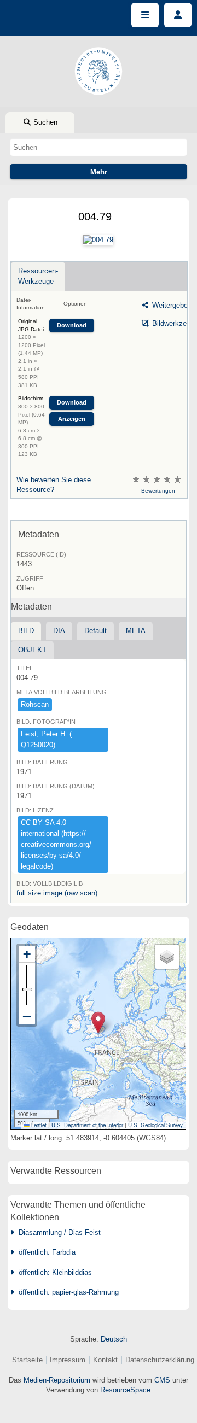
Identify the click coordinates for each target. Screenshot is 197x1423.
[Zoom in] (27, 954)
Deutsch (114, 1339)
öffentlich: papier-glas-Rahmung (66, 1292)
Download (71, 325)
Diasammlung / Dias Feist (57, 1232)
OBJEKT (32, 650)
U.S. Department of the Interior (87, 1125)
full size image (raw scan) (56, 893)
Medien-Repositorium (57, 1380)
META (136, 630)
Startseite (27, 1360)
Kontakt (105, 1360)
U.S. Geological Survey (155, 1125)
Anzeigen (71, 418)
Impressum (67, 1360)
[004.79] (98, 240)
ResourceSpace (125, 1390)
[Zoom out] (27, 1016)
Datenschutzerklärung (159, 1360)
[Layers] (167, 957)
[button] (98, 1022)
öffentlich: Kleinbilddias (53, 1272)
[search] (98, 147)
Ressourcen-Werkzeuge (38, 276)
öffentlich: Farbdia (45, 1252)
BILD (26, 630)
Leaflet (38, 1125)
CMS (162, 1380)
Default (95, 630)
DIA (59, 630)
